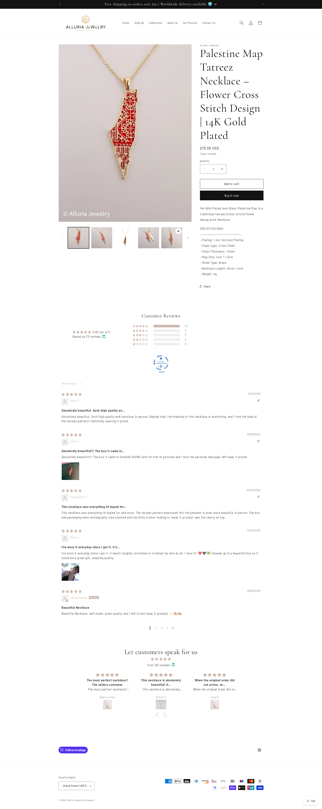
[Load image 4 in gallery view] (148, 237)
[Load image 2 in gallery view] (101, 237)
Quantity (204, 160)
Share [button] (207, 286)
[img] (71, 394)
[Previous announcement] (60, 4)
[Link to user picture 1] (70, 471)
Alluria (70, 800)
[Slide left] (63, 238)
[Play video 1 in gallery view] (171, 237)
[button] (241, 22)
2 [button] (156, 628)
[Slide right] (188, 238)
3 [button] (162, 628)
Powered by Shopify (84, 800)
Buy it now (232, 195)
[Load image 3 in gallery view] (125, 237)
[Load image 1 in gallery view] (78, 237)
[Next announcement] (262, 4)
